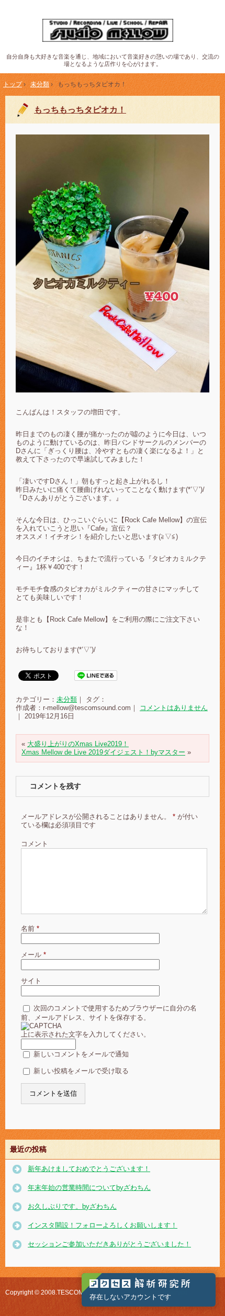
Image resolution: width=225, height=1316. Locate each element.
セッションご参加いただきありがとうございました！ (109, 1244)
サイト (31, 981)
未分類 (67, 699)
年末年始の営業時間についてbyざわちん (89, 1187)
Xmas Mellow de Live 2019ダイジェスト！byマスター (103, 752)
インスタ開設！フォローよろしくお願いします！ (102, 1225)
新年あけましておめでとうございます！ (89, 1169)
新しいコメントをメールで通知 (81, 1054)
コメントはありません (174, 708)
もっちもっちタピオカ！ (80, 109)
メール (33, 955)
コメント (34, 844)
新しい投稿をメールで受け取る (81, 1070)
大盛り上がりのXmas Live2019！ (78, 744)
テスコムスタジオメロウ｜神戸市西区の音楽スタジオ (112, 31)
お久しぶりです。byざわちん (72, 1206)
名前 (30, 928)
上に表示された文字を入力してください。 (85, 1034)
